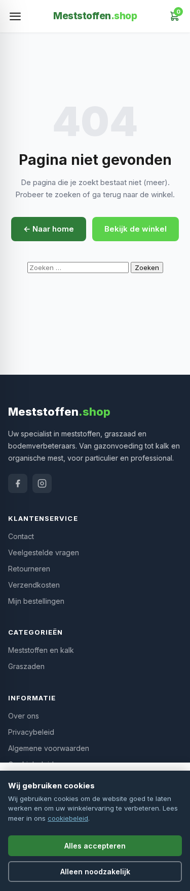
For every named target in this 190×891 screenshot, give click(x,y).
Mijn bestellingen (36, 601)
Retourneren (29, 568)
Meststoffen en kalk (41, 650)
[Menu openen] (15, 16)
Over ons (23, 715)
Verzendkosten (34, 585)
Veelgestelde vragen (43, 552)
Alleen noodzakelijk (95, 871)
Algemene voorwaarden (48, 748)
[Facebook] (17, 483)
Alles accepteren (95, 845)
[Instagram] (42, 483)
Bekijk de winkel (135, 229)
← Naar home (48, 229)
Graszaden (26, 666)
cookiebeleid (68, 818)
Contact (21, 536)
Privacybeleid (31, 732)
